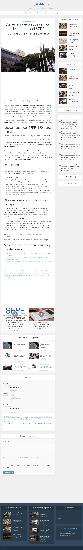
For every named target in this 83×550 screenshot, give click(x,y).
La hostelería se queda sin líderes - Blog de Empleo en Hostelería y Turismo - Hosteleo (70, 122)
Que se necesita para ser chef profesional (45, 529)
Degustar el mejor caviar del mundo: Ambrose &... (73, 48)
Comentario (6, 441)
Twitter (59, 518)
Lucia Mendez (33, 38)
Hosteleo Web (50, 13)
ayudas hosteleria (15, 271)
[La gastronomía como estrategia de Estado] (64, 26)
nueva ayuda (44, 273)
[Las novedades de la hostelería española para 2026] (64, 33)
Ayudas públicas (26, 271)
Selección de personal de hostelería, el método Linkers (70, 137)
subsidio (37, 275)
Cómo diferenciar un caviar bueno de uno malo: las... (74, 94)
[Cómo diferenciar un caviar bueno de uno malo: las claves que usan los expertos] (64, 94)
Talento (43, 13)
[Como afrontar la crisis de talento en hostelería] (64, 101)
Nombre (6, 457)
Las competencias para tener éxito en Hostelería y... (45, 537)
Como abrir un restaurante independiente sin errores (73, 86)
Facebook (60, 513)
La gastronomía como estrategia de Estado (73, 26)
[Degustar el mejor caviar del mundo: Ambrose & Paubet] (64, 48)
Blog (26, 13)
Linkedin (60, 521)
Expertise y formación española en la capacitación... (74, 55)
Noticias (31, 13)
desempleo (28, 273)
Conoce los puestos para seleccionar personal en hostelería (70, 168)
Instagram (60, 515)
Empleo (37, 13)
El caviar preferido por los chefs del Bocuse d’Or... (73, 41)
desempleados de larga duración (14, 273)
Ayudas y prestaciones (28, 21)
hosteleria (36, 273)
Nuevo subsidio (20, 275)
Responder (13, 391)
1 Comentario (23, 38)
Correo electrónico (26, 457)
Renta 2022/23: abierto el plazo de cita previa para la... (19, 346)
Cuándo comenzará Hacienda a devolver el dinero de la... (45, 346)
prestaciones (30, 275)
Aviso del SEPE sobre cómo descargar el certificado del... (20, 357)
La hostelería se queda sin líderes (73, 70)
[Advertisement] (28, 85)
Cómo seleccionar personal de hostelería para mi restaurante (70, 126)
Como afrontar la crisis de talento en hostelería (73, 101)
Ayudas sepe (36, 271)
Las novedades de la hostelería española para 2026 (74, 33)
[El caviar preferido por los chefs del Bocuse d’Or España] (64, 41)
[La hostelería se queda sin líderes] (64, 71)
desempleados (46, 271)
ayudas (7, 271)
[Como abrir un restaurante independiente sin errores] (64, 85)
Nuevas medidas (9, 275)
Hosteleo (20, 548)
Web (38, 457)
